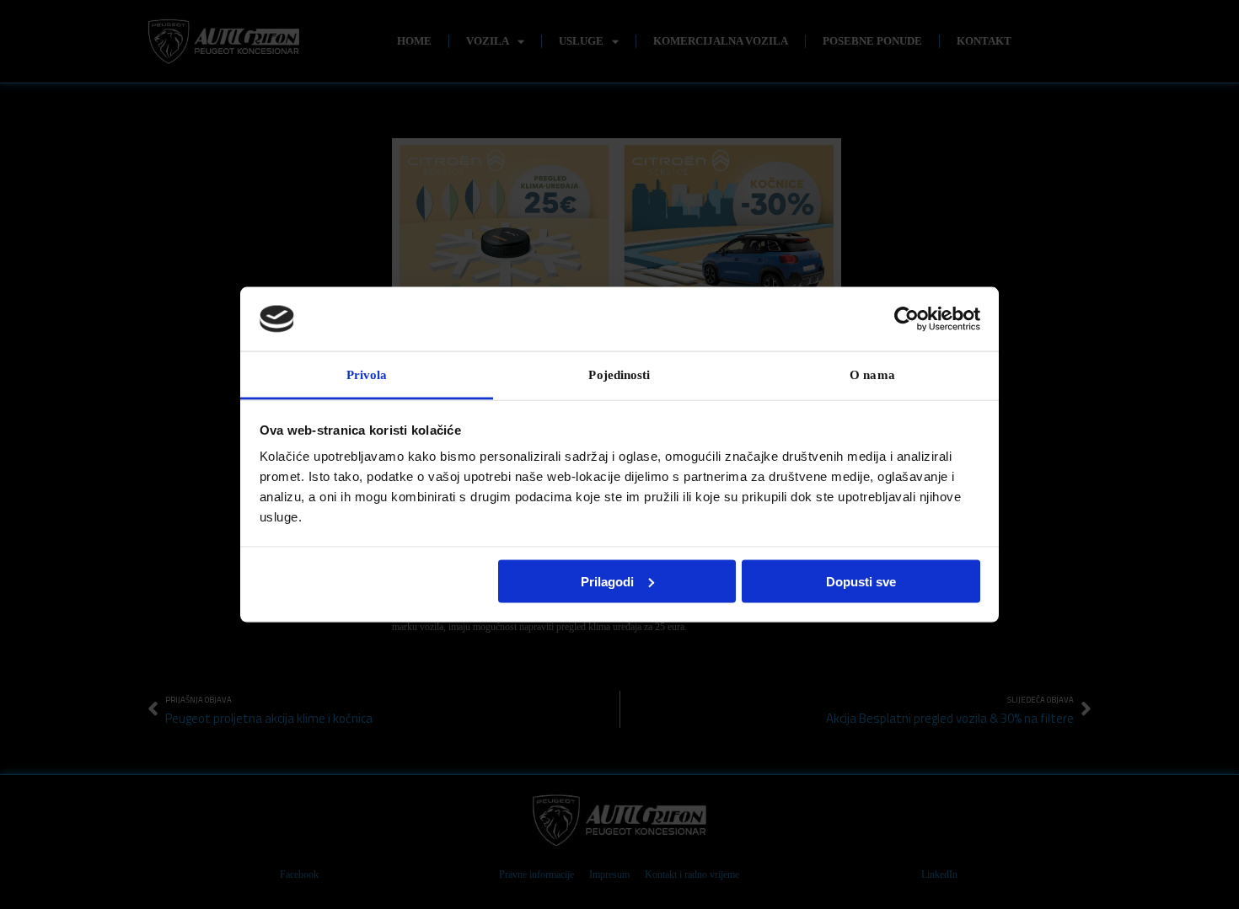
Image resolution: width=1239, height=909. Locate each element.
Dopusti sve (861, 581)
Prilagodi (607, 581)
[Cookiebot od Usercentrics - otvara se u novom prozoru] (906, 318)
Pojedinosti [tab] (619, 375)
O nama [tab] (872, 375)
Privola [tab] (367, 375)
